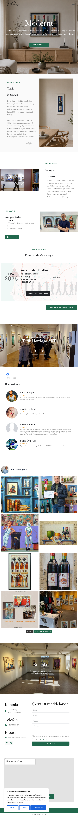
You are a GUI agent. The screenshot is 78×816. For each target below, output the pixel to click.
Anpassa (12, 807)
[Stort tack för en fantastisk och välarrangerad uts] (58, 494)
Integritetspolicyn (42, 739)
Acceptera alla (38, 807)
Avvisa (24, 807)
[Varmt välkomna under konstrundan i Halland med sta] (19, 494)
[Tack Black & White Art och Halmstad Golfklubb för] (58, 609)
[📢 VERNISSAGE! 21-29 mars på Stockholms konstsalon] (19, 533)
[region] (26, 800)
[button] (73, 4)
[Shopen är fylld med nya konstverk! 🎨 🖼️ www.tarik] (19, 571)
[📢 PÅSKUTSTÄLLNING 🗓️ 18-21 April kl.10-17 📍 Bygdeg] (19, 609)
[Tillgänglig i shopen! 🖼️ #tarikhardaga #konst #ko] (58, 533)
